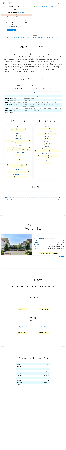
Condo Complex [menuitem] (38, 37)
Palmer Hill (22, 12)
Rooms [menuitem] (13, 37)
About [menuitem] (8, 37)
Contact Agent (11, 30)
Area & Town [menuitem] (46, 37)
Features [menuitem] (18, 37)
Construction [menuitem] (30, 37)
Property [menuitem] (23, 37)
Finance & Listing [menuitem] (55, 37)
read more (61, 256)
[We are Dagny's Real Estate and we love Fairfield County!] (8, 3)
